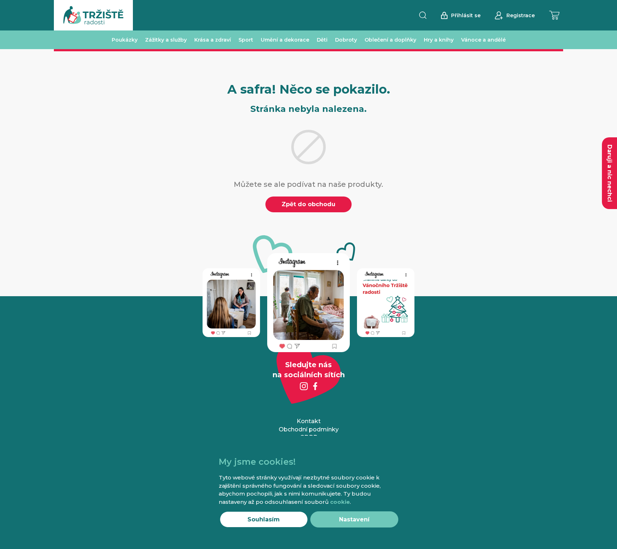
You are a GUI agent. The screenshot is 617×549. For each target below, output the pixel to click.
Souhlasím (263, 519)
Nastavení (354, 519)
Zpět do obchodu (308, 204)
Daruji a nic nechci (609, 173)
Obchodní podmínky (309, 429)
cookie (340, 501)
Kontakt (309, 421)
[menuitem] (125, 39)
